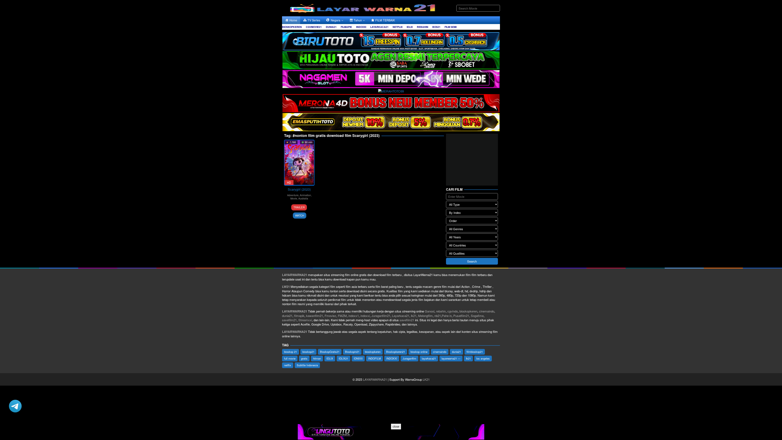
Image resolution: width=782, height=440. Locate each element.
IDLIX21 (343, 358)
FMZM (342, 316)
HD (289, 182)
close (396, 426)
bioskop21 (308, 352)
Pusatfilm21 (461, 316)
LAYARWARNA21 (375, 379)
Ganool (429, 311)
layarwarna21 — (451, 358)
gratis (304, 358)
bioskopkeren (468, 311)
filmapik (299, 316)
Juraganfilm (409, 358)
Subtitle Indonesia (307, 365)
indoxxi (365, 316)
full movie (289, 358)
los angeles (483, 358)
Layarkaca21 (400, 316)
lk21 (413, 316)
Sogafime (477, 316)
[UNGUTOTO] (391, 431)
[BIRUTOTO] (391, 40)
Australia (303, 198)
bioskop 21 (290, 352)
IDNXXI (358, 358)
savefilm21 (289, 320)
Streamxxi (305, 320)
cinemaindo (486, 311)
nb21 (437, 316)
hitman (317, 358)
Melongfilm (425, 316)
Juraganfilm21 (380, 316)
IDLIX (329, 358)
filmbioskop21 (475, 352)
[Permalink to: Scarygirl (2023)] (299, 162)
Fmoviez (330, 316)
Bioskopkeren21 (395, 352)
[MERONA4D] (391, 102)
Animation (305, 195)
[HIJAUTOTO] (391, 59)
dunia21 (287, 316)
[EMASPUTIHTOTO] (391, 121)
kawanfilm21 (314, 316)
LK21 (426, 379)
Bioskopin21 (352, 352)
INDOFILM (374, 358)
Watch (299, 215)
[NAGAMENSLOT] (391, 78)
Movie (293, 198)
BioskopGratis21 (329, 352)
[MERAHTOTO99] (391, 90)
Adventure (293, 195)
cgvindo (452, 311)
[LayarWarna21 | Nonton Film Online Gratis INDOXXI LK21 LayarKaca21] (363, 8)
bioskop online (419, 352)
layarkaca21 (429, 358)
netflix (287, 365)
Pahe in (447, 316)
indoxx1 (353, 316)
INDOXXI (391, 358)
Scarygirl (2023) (299, 189)
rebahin (441, 311)
